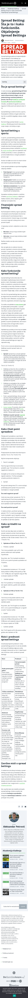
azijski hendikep (7, 150)
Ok (14, 995)
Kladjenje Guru (7, 949)
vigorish (22, 415)
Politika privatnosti (8, 953)
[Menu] (25, 3)
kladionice (6, 421)
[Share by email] (25, 806)
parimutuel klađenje (15, 102)
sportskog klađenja (12, 196)
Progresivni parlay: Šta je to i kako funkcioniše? (17, 890)
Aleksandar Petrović (14, 826)
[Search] (22, 3)
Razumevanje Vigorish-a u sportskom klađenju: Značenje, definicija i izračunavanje (17, 865)
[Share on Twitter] (22, 806)
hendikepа (24, 148)
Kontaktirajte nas (8, 962)
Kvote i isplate (8, 407)
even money (19, 304)
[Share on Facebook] (19, 806)
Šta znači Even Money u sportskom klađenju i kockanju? (16, 874)
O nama (5, 957)
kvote (21, 409)
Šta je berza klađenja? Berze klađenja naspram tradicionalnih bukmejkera (17, 882)
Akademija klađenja (13, 9)
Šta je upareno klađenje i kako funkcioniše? (17, 856)
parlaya (4, 745)
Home (3, 9)
